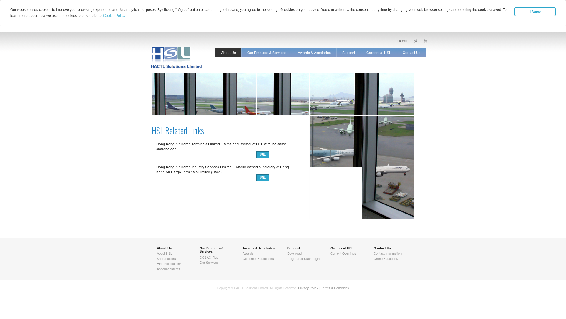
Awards (248, 253)
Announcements (168, 268)
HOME (402, 41)
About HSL (164, 253)
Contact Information (388, 253)
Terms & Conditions (335, 287)
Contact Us (411, 52)
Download (294, 253)
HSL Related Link (169, 263)
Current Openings (343, 253)
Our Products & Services (266, 52)
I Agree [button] (535, 11)
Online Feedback (386, 258)
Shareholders (166, 258)
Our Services (209, 262)
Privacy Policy (308, 287)
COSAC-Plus (209, 257)
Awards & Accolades (314, 52)
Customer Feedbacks (258, 258)
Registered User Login (303, 258)
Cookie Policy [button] (114, 16)
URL (263, 154)
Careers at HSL (378, 52)
